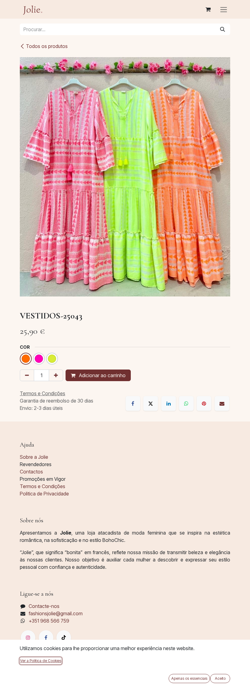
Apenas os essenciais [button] (189, 678)
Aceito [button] (220, 678)
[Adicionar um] (56, 375)
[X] (150, 403)
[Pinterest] (204, 403)
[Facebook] (133, 403)
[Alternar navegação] (223, 9)
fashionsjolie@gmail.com (56, 613)
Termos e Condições (42, 486)
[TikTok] (63, 637)
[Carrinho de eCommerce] (208, 9)
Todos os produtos (47, 46)
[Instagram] (28, 637)
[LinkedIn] (168, 403)
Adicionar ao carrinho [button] (102, 375)
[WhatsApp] (186, 403)
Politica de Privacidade (44, 494)
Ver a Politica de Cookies (40, 660)
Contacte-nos (44, 606)
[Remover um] (27, 375)
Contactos (31, 472)
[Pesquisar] (222, 29)
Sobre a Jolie (34, 457)
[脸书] (46, 637)
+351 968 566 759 (49, 621)
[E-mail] (222, 403)
